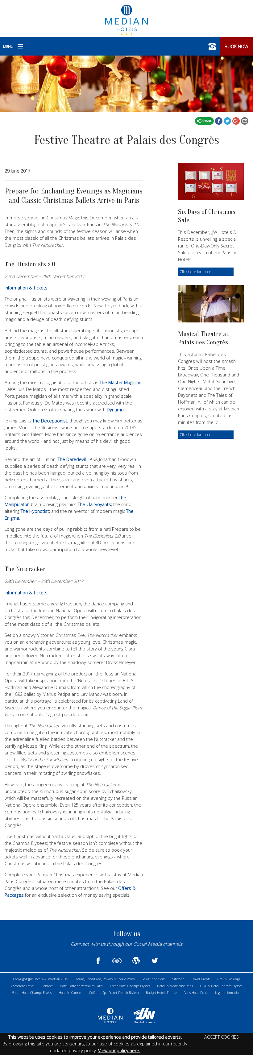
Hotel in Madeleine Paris (175, 986)
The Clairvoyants (94, 504)
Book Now (236, 46)
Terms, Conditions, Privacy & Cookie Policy (105, 979)
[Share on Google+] (236, 120)
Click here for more (195, 271)
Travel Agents (200, 979)
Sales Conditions (153, 979)
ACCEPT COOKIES (221, 1037)
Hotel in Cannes (70, 993)
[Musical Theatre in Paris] (211, 303)
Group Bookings (229, 979)
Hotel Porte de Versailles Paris (81, 986)
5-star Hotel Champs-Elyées (32, 993)
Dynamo (115, 410)
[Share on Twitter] (228, 120)
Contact (47, 986)
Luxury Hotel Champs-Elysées (221, 986)
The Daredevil (72, 459)
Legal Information (228, 993)
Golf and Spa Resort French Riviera (114, 993)
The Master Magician (120, 382)
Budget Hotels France (161, 993)
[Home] (126, 19)
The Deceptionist (49, 421)
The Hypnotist (35, 511)
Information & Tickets (26, 288)
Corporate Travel (23, 986)
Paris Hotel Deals (196, 993)
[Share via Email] (244, 120)
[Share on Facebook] (219, 120)
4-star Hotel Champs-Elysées (130, 986)
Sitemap (178, 979)
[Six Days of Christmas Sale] (211, 181)
